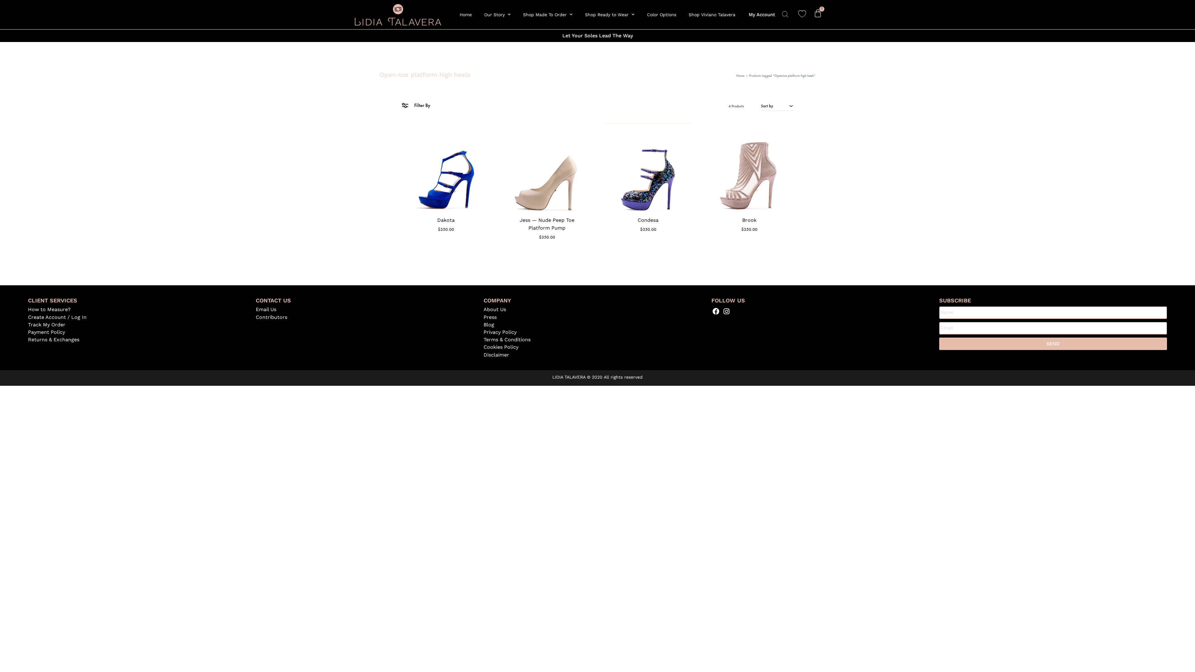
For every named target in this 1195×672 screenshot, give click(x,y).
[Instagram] (726, 311)
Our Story (494, 14)
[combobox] (777, 106)
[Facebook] (716, 311)
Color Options (661, 14)
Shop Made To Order (545, 14)
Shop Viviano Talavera (712, 14)
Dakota (446, 220)
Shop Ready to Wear (607, 14)
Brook (749, 220)
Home (466, 14)
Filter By (421, 105)
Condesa (648, 220)
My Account (762, 14)
